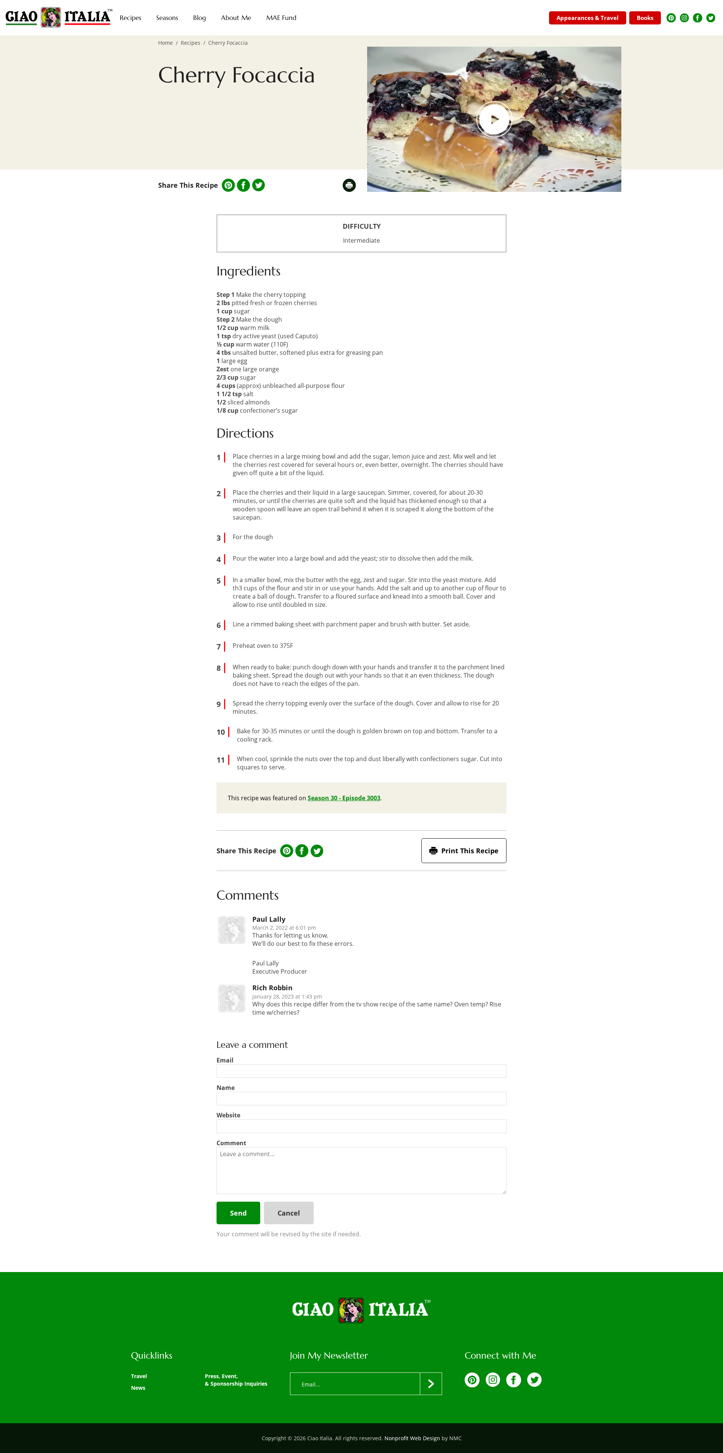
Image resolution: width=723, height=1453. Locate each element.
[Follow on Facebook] (697, 17)
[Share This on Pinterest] (228, 185)
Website (228, 1115)
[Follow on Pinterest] (671, 17)
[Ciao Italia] (361, 1311)
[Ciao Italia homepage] (59, 17)
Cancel (289, 1212)
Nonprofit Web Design (412, 1438)
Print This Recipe (470, 850)
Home (165, 42)
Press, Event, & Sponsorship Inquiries (236, 1379)
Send (238, 1212)
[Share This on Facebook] (243, 185)
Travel (139, 1376)
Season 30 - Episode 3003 (344, 798)
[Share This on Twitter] (258, 185)
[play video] (494, 119)
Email (225, 1060)
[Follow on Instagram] (684, 17)
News (138, 1387)
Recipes (190, 42)
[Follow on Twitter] (710, 17)
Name (226, 1088)
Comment (231, 1143)
